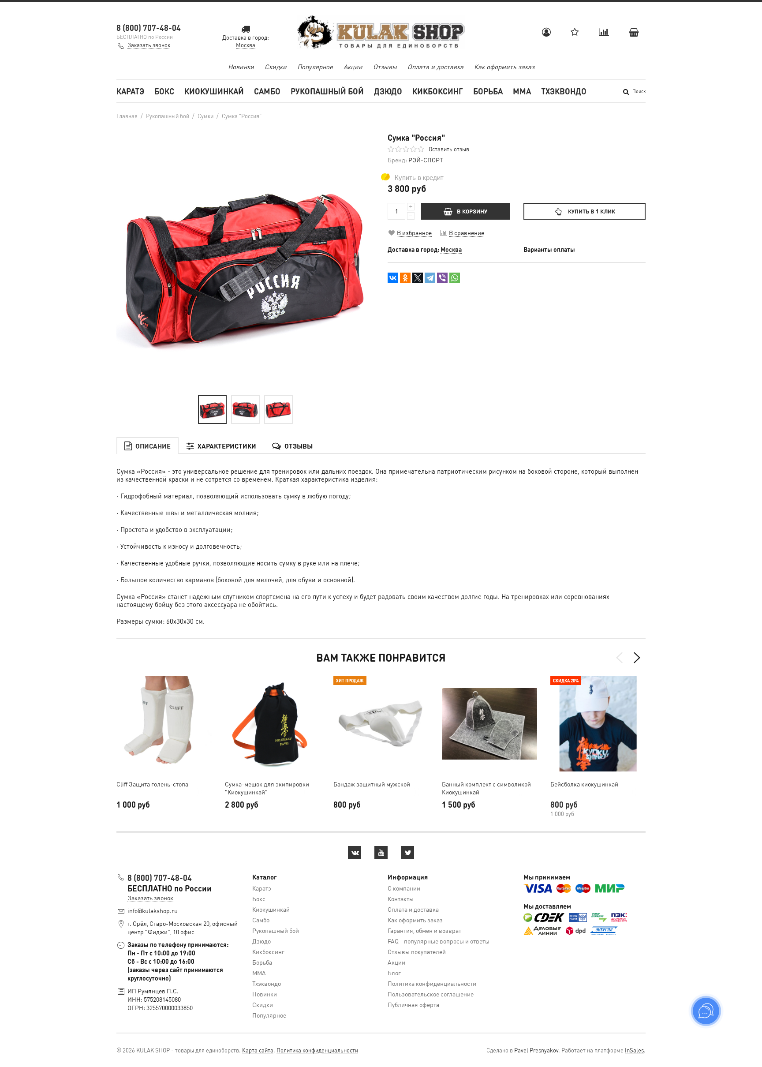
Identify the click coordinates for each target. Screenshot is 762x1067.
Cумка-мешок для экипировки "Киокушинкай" (267, 788)
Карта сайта (257, 1050)
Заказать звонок (148, 45)
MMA (522, 91)
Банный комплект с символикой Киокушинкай (486, 788)
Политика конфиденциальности (432, 983)
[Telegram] (430, 278)
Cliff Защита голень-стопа (152, 784)
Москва (451, 249)
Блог (394, 973)
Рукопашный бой (327, 91)
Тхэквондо (563, 91)
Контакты (401, 898)
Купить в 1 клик (591, 211)
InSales (634, 1050)
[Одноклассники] (405, 278)
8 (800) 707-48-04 (148, 27)
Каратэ (130, 91)
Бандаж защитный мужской (371, 784)
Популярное (315, 66)
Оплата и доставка (435, 66)
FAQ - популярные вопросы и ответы (438, 941)
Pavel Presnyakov (536, 1050)
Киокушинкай (214, 91)
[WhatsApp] (454, 278)
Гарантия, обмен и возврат (424, 930)
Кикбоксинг (437, 91)
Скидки (276, 66)
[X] (417, 278)
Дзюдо (388, 91)
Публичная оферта (413, 1004)
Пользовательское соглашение (431, 994)
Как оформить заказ (504, 66)
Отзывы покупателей (417, 951)
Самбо (267, 91)
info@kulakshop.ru (152, 910)
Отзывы (385, 66)
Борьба (488, 91)
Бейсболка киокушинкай (584, 784)
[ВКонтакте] (393, 278)
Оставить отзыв (449, 149)
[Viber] (442, 278)
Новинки (241, 66)
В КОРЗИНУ (472, 211)
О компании (404, 888)
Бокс (164, 91)
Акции (353, 66)
